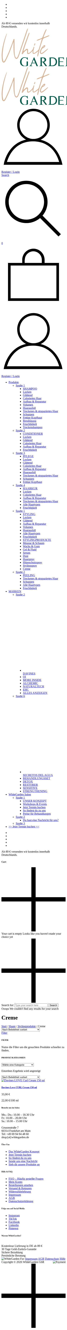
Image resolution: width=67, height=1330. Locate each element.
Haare (12, 1026)
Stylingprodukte (27, 1026)
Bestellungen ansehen (21, 1185)
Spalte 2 (20, 430)
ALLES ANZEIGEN (35, 692)
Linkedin (14, 1225)
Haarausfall (29, 407)
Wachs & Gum (31, 546)
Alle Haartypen (31, 504)
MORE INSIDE (32, 680)
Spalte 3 (20, 453)
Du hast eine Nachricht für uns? (41, 820)
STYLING (29, 514)
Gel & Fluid (29, 549)
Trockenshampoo (32, 427)
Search (53, 1005)
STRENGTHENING (35, 791)
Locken (27, 391)
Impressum (15, 1194)
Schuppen (28, 414)
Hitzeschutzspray (32, 562)
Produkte (14, 382)
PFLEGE (28, 456)
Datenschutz (52, 1258)
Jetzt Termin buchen (34, 807)
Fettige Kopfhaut (32, 417)
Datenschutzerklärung (21, 1201)
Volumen (28, 404)
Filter (4, 1032)
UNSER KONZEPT (35, 800)
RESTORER (30, 784)
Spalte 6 (20, 696)
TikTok (13, 1218)
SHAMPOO (30, 388)
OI (24, 676)
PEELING (29, 575)
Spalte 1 (20, 385)
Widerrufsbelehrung (20, 1191)
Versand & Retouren (20, 1188)
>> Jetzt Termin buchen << (24, 826)
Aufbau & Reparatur (34, 401)
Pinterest (13, 1228)
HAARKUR (30, 488)
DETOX (28, 781)
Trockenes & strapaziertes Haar (40, 411)
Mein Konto (15, 1181)
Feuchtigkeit (30, 424)
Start (4, 1026)
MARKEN (15, 591)
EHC (26, 689)
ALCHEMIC (30, 683)
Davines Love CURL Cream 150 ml (19, 1087)
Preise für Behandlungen (37, 813)
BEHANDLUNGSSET (36, 778)
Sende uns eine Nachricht (23, 1161)
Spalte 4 (20, 485)
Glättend (28, 395)
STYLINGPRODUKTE (37, 539)
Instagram (14, 1215)
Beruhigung (29, 420)
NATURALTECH (33, 686)
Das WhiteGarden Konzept (24, 1151)
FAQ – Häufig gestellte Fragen (26, 1178)
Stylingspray (30, 565)
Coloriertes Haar (32, 398)
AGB (12, 1198)
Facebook (14, 1221)
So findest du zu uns (34, 810)
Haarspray (28, 559)
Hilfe (62, 1258)
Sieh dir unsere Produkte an (24, 1164)
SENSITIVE (30, 787)
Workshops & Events (35, 804)
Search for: (7, 1005)
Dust (25, 555)
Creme (26, 568)
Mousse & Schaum (33, 543)
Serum (26, 552)
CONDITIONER (33, 433)
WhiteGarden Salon (20, 794)
